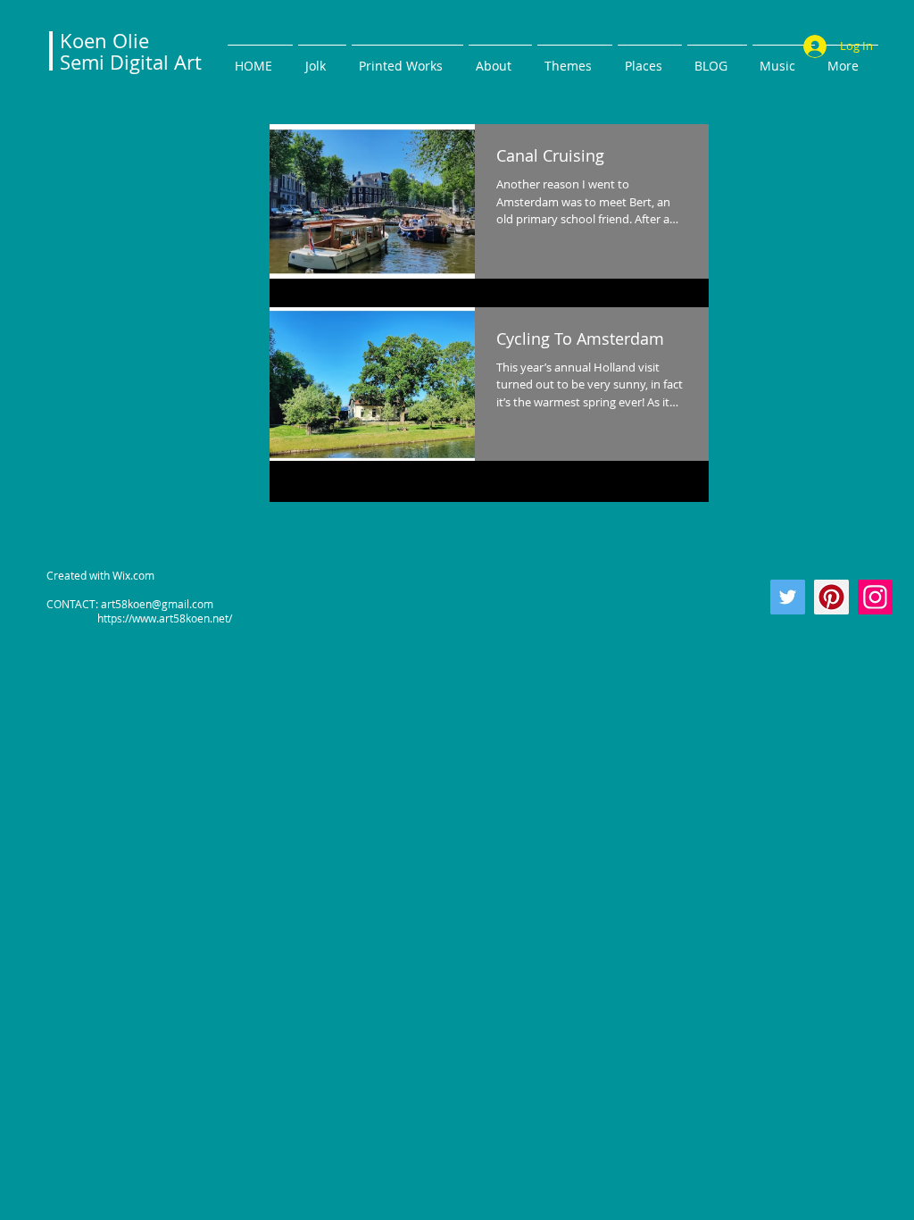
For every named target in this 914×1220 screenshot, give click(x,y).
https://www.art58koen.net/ (139, 618)
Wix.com (133, 575)
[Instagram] (875, 597)
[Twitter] (787, 597)
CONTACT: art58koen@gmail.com (129, 604)
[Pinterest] (831, 597)
